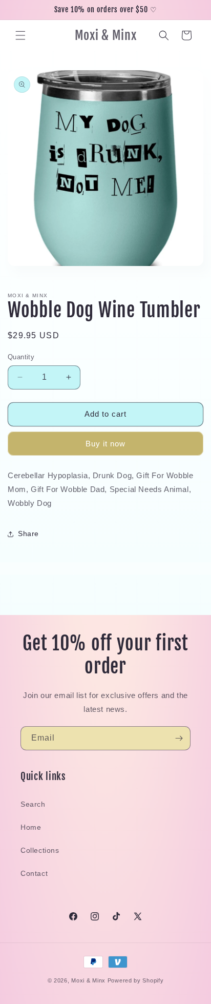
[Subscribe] (178, 738)
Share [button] (28, 533)
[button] (20, 35)
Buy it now (105, 443)
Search (33, 804)
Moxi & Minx (88, 980)
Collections (39, 850)
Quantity (21, 357)
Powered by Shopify (136, 980)
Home (30, 827)
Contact (34, 873)
